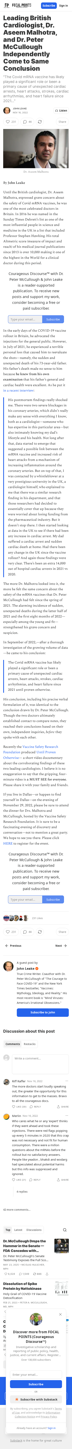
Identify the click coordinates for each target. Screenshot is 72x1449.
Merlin (16, 1116)
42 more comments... (17, 1209)
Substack (16, 1440)
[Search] (65, 1230)
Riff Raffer (19, 1081)
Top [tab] (8, 1230)
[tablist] (20, 1044)
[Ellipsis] (67, 1081)
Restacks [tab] (29, 1044)
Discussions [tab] (33, 1230)
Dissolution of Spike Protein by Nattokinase (22, 1286)
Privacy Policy (49, 1416)
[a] (61, 1246)
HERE (8, 843)
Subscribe (49, 5)
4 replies (22, 1191)
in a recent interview (18, 390)
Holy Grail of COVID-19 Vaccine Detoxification (24, 1296)
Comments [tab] (13, 1044)
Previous (15, 946)
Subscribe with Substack (38, 1399)
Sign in (63, 5)
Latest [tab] (18, 1230)
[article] (36, 1257)
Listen (63, 110)
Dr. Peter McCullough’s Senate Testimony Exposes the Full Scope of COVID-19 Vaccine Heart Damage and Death (26, 1258)
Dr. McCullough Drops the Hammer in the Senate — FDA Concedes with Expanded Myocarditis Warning (24, 1246)
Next (58, 946)
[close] (60, 1314)
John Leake (20, 108)
